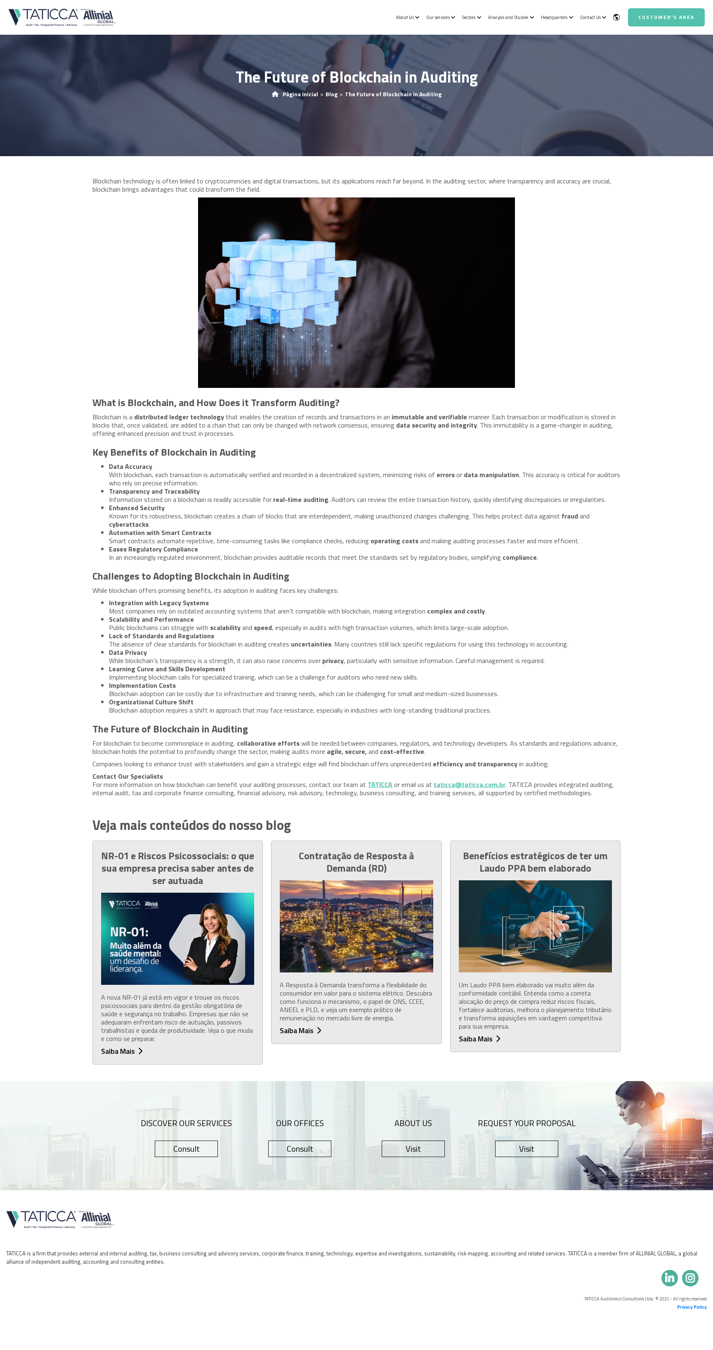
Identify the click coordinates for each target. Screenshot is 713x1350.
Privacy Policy (692, 1307)
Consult (186, 1148)
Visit (413, 1148)
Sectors (469, 17)
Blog (332, 94)
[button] (407, 17)
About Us (405, 17)
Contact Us (590, 17)
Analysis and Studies (508, 17)
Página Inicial (300, 94)
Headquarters (554, 17)
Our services (438, 17)
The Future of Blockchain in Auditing (393, 94)
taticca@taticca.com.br (469, 784)
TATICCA (380, 784)
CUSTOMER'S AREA (666, 17)
